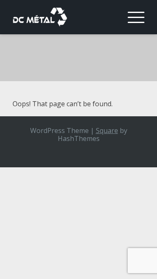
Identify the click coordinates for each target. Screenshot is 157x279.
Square (107, 130)
